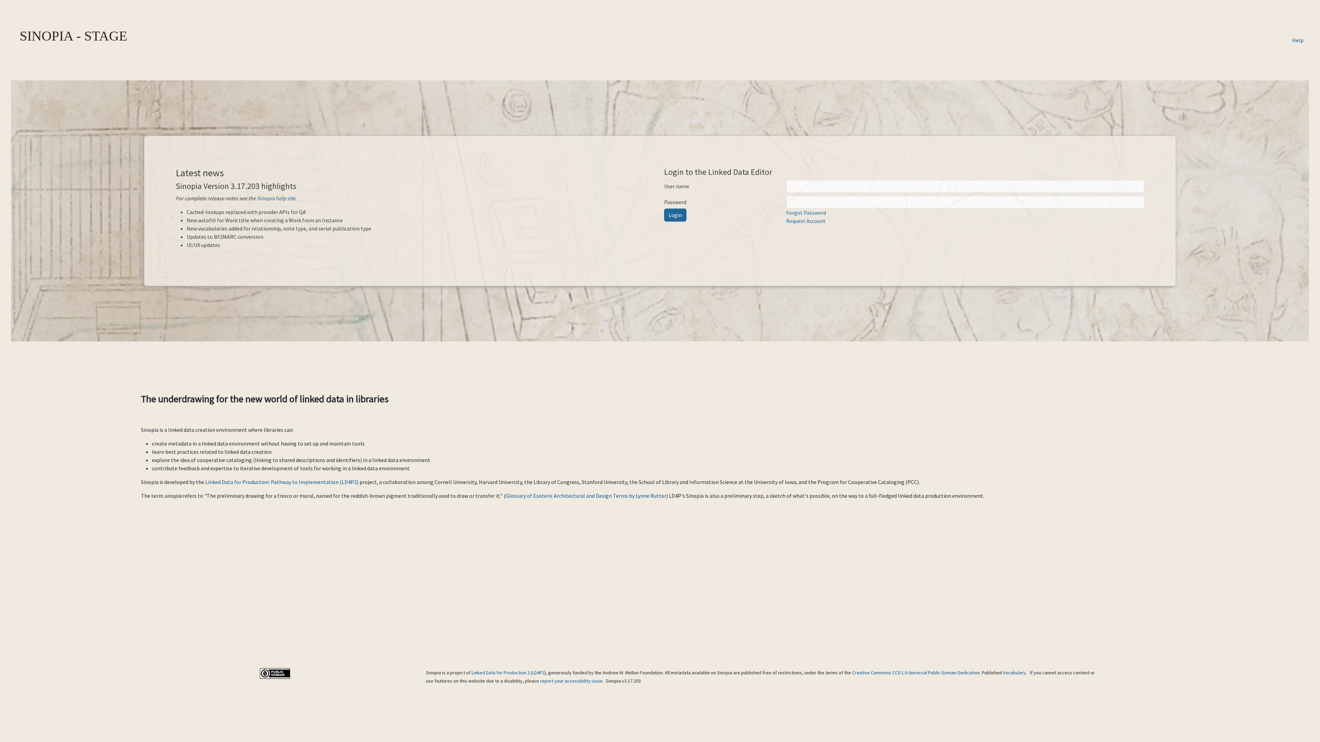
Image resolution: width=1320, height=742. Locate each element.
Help (1298, 40)
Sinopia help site (276, 198)
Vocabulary (1014, 673)
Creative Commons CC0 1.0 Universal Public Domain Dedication (916, 673)
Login (675, 215)
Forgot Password (806, 212)
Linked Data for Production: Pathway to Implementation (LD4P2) (282, 482)
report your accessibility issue (571, 681)
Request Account (806, 220)
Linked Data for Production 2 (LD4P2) (509, 673)
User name (676, 186)
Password (675, 202)
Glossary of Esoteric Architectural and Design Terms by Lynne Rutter (586, 495)
